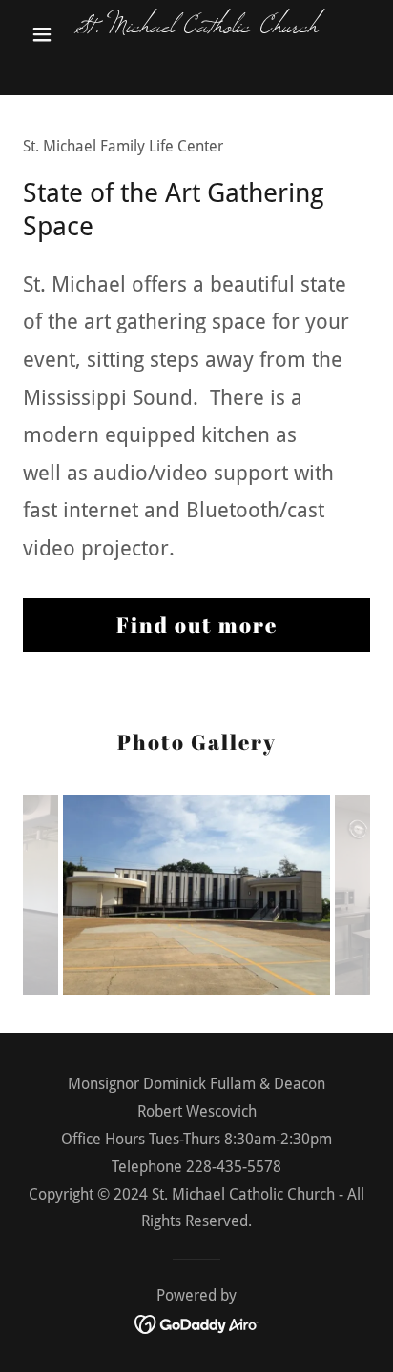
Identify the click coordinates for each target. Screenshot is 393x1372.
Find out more (197, 624)
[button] (49, 34)
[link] (197, 34)
